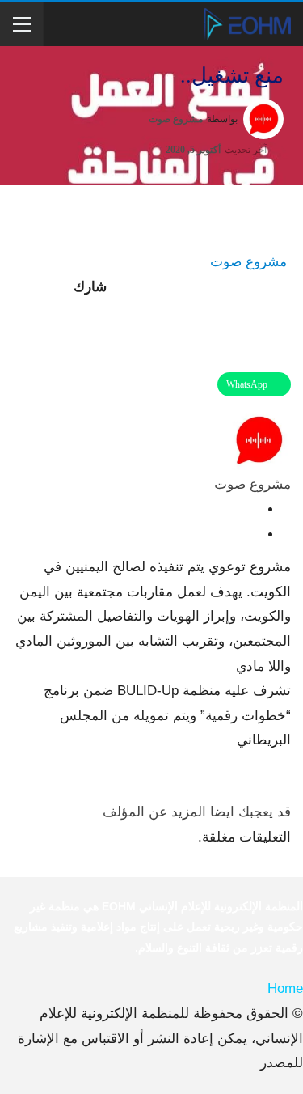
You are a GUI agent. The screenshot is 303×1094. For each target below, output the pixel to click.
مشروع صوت (248, 261)
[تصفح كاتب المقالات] (258, 439)
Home (285, 988)
